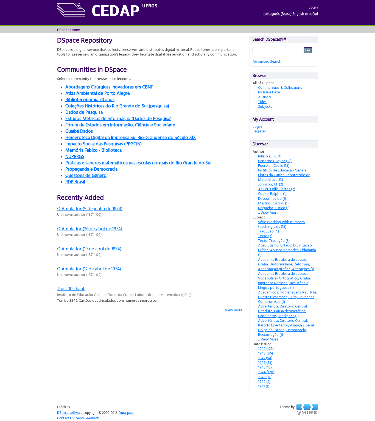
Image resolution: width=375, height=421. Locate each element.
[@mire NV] (307, 409)
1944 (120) (266, 372)
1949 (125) (266, 348)
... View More (268, 212)
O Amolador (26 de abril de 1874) (89, 228)
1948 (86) (265, 353)
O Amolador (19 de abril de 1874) (89, 248)
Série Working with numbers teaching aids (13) (281, 224)
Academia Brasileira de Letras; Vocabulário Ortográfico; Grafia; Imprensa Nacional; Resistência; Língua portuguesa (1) (284, 280)
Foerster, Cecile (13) (273, 165)
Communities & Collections (280, 87)
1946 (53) (265, 362)
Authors (265, 97)
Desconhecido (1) (272, 198)
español (311, 13)
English (298, 13)
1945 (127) (265, 367)
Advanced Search (267, 61)
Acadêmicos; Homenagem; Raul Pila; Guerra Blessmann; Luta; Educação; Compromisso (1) (287, 296)
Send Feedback (87, 418)
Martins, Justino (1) (273, 203)
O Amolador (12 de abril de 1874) (89, 268)
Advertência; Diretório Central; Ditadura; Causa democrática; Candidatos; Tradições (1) (283, 310)
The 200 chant (71, 288)
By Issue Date (269, 92)
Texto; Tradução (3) (274, 240)
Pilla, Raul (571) (269, 156)
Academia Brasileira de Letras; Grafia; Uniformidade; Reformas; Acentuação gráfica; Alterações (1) (286, 264)
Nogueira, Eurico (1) (274, 207)
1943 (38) (265, 377)
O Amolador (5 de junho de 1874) (89, 208)
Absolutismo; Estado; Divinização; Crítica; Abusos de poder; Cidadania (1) (287, 249)
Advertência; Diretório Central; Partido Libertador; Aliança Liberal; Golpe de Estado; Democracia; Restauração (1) (286, 327)
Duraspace (126, 412)
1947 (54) (265, 358)
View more (233, 310)
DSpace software (70, 412)
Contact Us (65, 418)
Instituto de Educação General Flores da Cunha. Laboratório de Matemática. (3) (284, 174)
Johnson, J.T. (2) (270, 184)
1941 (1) (263, 386)
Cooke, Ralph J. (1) (272, 193)
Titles (262, 101)
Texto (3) (265, 236)
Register (259, 131)
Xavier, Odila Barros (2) (276, 189)
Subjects (265, 106)
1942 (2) (264, 381)
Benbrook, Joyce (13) (275, 161)
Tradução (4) (268, 231)
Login (313, 7)
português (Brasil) (277, 13)
